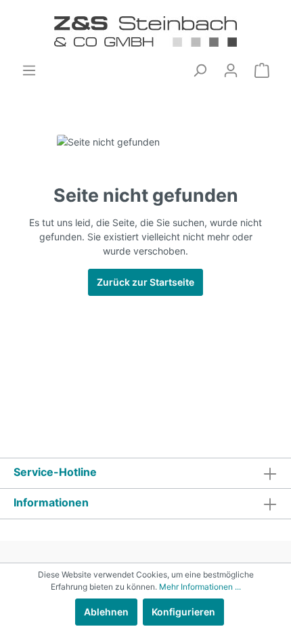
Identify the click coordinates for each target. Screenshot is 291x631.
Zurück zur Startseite (145, 282)
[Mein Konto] (230, 70)
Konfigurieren (183, 611)
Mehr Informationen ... (200, 587)
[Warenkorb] (261, 70)
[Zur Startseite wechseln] (145, 31)
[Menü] (29, 70)
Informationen (51, 502)
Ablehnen (106, 611)
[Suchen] (199, 70)
